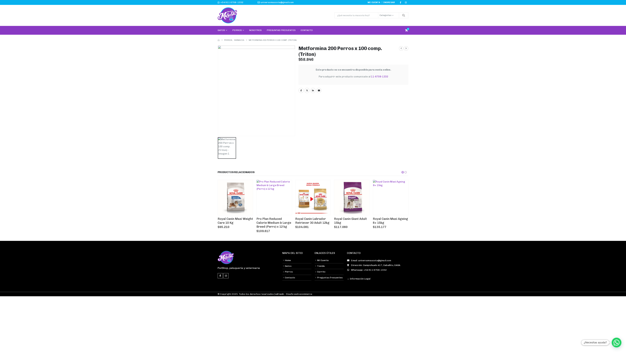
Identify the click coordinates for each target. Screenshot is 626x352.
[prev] (401, 48)
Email (318, 90)
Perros (237, 30)
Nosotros (255, 30)
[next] (406, 48)
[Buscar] (403, 15)
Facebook (301, 90)
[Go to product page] (235, 197)
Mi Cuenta (323, 260)
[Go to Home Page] (219, 40)
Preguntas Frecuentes (281, 30)
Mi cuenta (374, 2)
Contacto (307, 30)
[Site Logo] (227, 15)
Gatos (221, 30)
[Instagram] (406, 2)
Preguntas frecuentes (330, 277)
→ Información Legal (358, 278)
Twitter (307, 90)
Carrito (321, 271)
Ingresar (389, 2)
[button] (402, 172)
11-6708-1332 (379, 76)
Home (288, 260)
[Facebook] (400, 2)
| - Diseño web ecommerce (293, 294)
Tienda (321, 266)
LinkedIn (313, 90)
